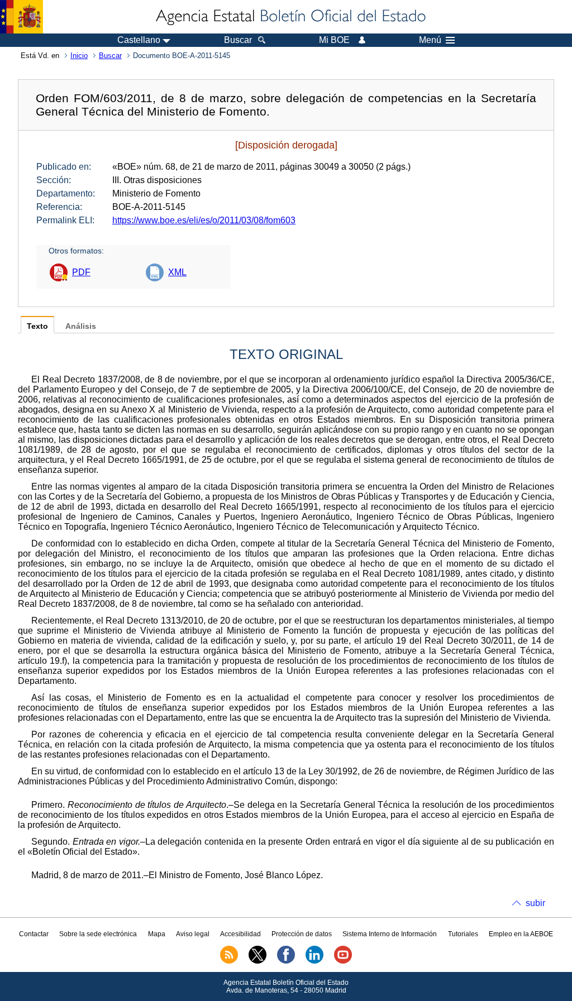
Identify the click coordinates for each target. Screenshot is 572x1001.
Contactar (34, 934)
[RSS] (229, 961)
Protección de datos (301, 934)
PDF (81, 272)
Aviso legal (192, 934)
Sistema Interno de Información (389, 934)
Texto (37, 326)
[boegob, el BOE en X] (257, 961)
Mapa (156, 934)
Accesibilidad (240, 934)
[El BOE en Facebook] (286, 961)
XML (177, 272)
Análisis (80, 326)
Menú (430, 40)
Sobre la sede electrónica (98, 934)
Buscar (110, 55)
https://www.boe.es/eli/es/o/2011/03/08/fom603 (203, 220)
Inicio (79, 55)
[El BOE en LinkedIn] (314, 961)
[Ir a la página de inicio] (290, 16)
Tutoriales (463, 934)
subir (535, 903)
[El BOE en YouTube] (343, 961)
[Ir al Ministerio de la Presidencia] (21, 16)
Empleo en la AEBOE (521, 934)
